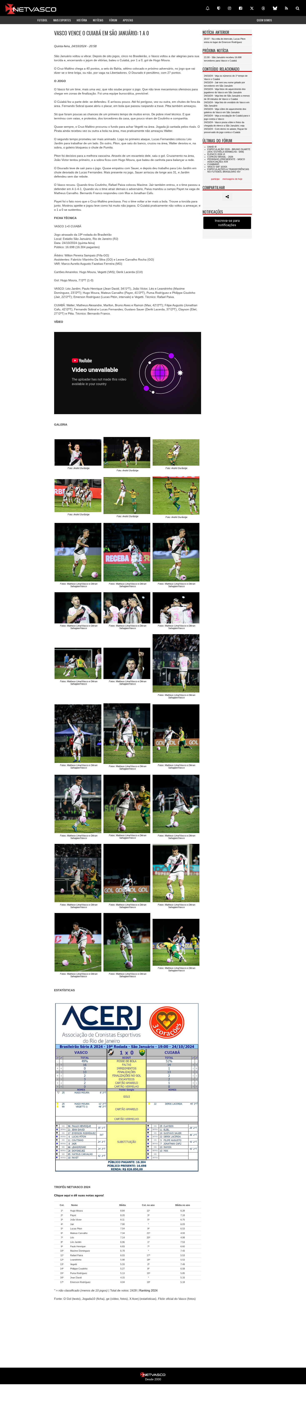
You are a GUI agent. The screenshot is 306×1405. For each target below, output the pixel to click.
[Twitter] (251, 8)
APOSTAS (128, 20)
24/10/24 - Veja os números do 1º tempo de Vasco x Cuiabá (226, 77)
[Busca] (297, 8)
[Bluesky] (275, 8)
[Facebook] (240, 8)
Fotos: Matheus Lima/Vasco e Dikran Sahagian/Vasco (78, 585)
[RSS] (286, 8)
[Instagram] (229, 8)
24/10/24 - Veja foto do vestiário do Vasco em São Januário (226, 104)
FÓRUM (113, 20)
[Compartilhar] (227, 197)
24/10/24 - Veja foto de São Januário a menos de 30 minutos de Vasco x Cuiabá (227, 97)
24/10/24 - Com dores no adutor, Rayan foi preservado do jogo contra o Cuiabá (225, 130)
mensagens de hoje (232, 179)
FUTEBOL (42, 20)
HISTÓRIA (82, 20)
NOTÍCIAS (98, 20)
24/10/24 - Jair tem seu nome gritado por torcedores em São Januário (224, 84)
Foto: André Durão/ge (79, 468)
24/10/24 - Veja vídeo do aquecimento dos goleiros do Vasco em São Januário (225, 111)
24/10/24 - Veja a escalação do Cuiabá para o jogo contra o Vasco (227, 117)
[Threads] (263, 8)
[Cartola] (219, 8)
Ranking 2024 (148, 1290)
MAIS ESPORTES (62, 20)
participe (215, 179)
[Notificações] (207, 8)
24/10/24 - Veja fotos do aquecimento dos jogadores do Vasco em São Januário (225, 91)
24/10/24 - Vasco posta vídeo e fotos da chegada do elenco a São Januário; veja (224, 124)
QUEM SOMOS (264, 20)
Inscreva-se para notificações (227, 223)
